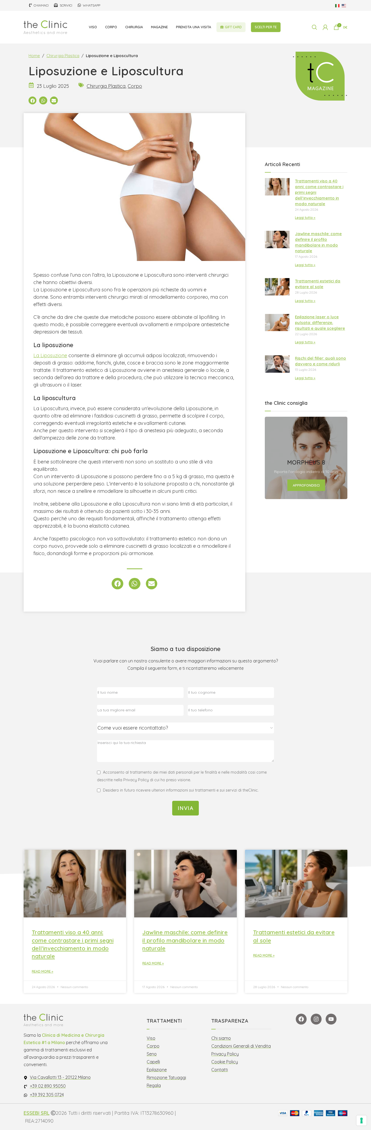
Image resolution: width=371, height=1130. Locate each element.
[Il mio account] (325, 27)
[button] (32, 100)
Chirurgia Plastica (62, 55)
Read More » (42, 971)
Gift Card (233, 27)
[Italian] (337, 5)
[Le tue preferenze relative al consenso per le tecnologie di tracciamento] (361, 1120)
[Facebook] (301, 1019)
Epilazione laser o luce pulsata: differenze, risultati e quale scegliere (320, 322)
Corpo (135, 86)
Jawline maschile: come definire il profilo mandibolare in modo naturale (185, 940)
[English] (344, 5)
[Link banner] (306, 458)
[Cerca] (314, 27)
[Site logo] (45, 27)
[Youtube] (331, 1019)
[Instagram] (316, 1019)
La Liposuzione (50, 355)
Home (34, 55)
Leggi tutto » (305, 218)
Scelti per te (266, 27)
